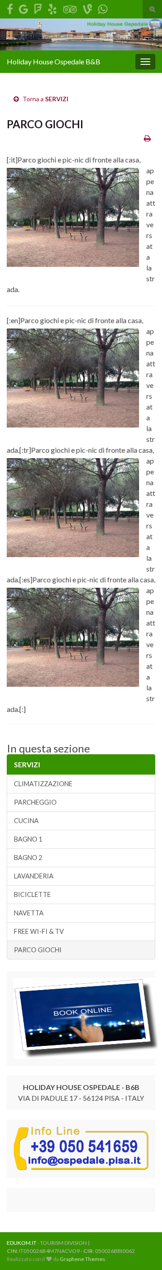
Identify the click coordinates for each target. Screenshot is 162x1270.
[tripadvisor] (70, 7)
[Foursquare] (38, 7)
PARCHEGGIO (35, 802)
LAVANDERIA (34, 876)
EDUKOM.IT (21, 1242)
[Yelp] (52, 7)
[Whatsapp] (103, 7)
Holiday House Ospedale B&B (53, 61)
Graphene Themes (82, 1259)
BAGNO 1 (28, 839)
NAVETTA (29, 913)
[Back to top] (141, 1249)
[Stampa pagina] (147, 138)
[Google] (23, 7)
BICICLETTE (32, 894)
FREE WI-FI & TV (39, 931)
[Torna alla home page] (81, 34)
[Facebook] (10, 7)
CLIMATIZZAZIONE (43, 784)
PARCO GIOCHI (38, 950)
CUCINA (26, 820)
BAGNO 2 (28, 857)
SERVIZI (56, 99)
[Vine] (87, 7)
